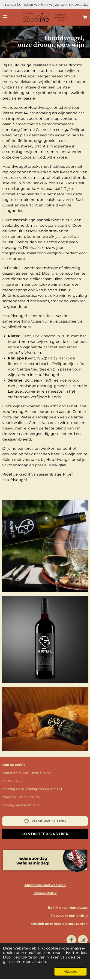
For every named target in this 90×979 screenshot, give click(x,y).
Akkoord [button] (70, 972)
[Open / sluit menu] (5, 17)
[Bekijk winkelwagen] (85, 17)
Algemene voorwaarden (45, 885)
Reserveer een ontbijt (69, 916)
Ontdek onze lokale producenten (59, 924)
